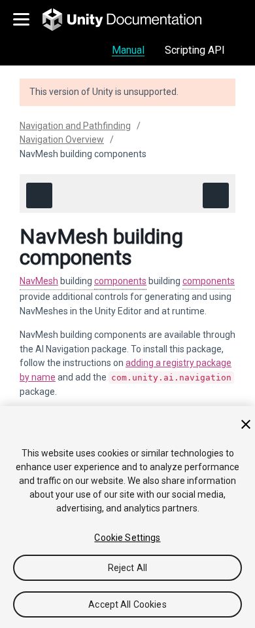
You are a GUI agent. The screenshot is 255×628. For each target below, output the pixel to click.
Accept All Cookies (127, 604)
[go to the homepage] (131, 20)
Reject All (127, 568)
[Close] (246, 424)
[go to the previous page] (39, 195)
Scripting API (195, 50)
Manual (128, 50)
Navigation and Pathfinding (75, 125)
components (120, 281)
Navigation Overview (62, 139)
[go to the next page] (216, 195)
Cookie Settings (127, 537)
